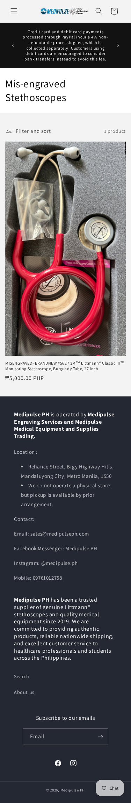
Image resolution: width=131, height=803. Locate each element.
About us (24, 692)
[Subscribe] (100, 737)
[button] (14, 11)
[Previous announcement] (13, 45)
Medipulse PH (72, 790)
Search (21, 676)
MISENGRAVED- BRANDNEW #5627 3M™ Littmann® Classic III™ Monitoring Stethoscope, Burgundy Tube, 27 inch (64, 365)
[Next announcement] (118, 45)
